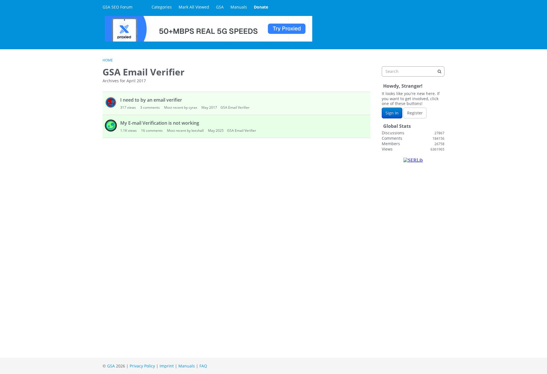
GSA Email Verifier (235, 107)
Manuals (238, 7)
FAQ (203, 366)
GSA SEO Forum (117, 7)
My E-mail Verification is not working (159, 123)
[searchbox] (413, 71)
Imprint (167, 366)
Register (415, 113)
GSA (220, 7)
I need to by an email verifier (151, 100)
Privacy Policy (142, 366)
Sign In (392, 113)
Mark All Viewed (194, 7)
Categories (162, 7)
